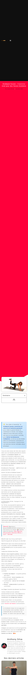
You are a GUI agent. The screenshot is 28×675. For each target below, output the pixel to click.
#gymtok (19, 531)
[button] (10, 40)
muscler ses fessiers (10, 603)
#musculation (7, 533)
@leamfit (5, 526)
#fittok (19, 533)
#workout (14, 533)
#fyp (15, 531)
